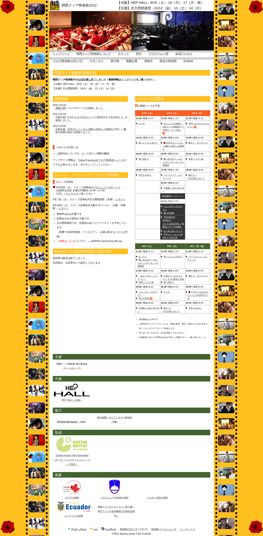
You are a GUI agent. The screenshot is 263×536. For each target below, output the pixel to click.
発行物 (115, 60)
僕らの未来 (169, 213)
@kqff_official (78, 529)
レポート (120, 199)
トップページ (61, 53)
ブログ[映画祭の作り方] (68, 60)
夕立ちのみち (144, 175)
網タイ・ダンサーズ (198, 143)
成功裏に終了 (88, 79)
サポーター (96, 60)
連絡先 (148, 60)
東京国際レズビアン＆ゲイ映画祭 (114, 417)
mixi (95, 529)
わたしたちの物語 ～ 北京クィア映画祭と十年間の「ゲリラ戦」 (173, 126)
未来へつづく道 (195, 159)
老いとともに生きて (148, 143)
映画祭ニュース (115, 160)
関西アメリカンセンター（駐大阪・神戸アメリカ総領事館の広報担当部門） (116, 511)
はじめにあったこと (173, 231)
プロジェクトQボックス (107, 187)
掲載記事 (131, 60)
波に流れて (143, 159)
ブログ (102, 160)
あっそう (142, 256)
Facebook (91, 160)
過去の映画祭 (168, 60)
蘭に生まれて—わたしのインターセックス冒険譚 (173, 162)
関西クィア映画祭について (94, 53)
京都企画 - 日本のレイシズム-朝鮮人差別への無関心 (84, 129)
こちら (72, 193)
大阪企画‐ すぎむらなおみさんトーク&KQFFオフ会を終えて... (90, 117)
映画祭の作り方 (129, 529)
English (188, 60)
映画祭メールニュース (163, 529)
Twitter (81, 160)
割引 (139, 53)
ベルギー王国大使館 (157, 497)
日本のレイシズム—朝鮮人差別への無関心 (173, 146)
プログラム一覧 (158, 53)
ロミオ (141, 123)
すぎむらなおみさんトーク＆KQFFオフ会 (197, 295)
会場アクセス (184, 53)
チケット (123, 53)
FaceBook (110, 529)
